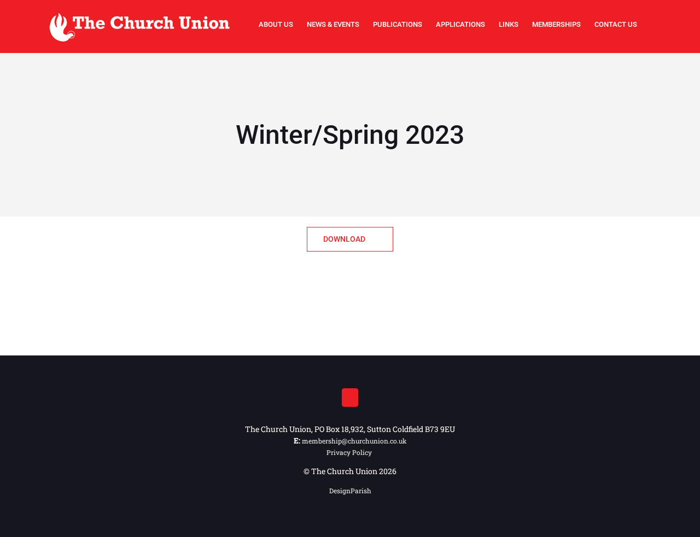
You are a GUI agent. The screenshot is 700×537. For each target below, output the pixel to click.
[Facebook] (350, 397)
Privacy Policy (350, 452)
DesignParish (350, 490)
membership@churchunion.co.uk (354, 440)
